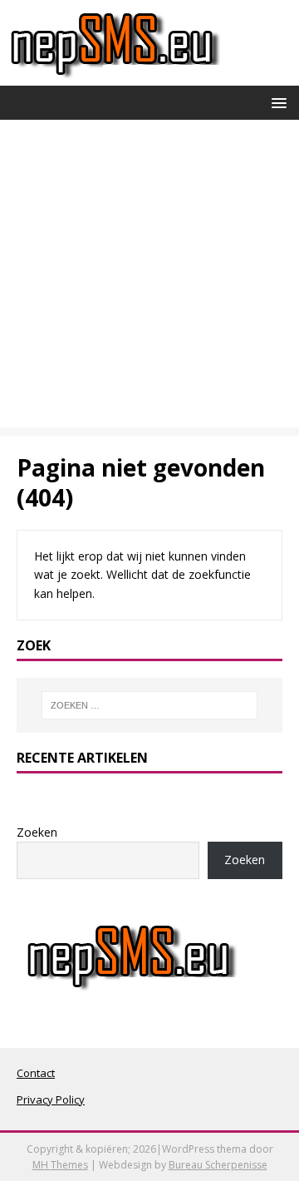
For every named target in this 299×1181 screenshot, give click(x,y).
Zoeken (37, 832)
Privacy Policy (51, 1099)
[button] (276, 102)
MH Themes (60, 1165)
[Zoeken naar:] (149, 705)
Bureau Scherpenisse (218, 1165)
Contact (36, 1072)
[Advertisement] (149, 277)
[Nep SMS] (115, 76)
